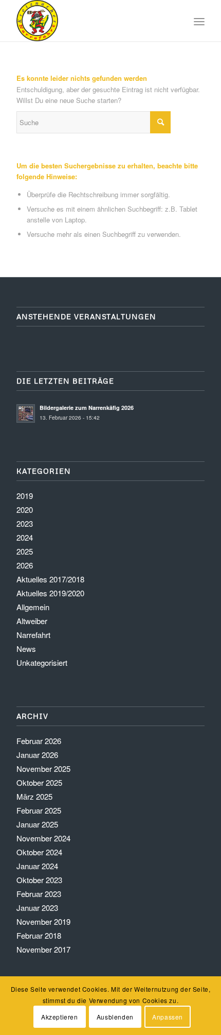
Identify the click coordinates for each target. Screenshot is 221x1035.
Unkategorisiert (41, 662)
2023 (24, 523)
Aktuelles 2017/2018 (50, 579)
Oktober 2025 (39, 782)
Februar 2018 (38, 935)
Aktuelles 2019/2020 (50, 593)
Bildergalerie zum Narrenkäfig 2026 (87, 407)
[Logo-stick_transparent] (91, 20)
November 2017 (43, 949)
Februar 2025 (38, 810)
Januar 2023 (37, 907)
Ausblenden (115, 1016)
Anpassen (167, 1016)
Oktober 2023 (39, 879)
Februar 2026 (38, 740)
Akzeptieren (59, 1016)
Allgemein (32, 606)
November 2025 (43, 768)
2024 (24, 537)
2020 (24, 509)
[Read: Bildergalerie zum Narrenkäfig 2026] (25, 413)
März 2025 (34, 796)
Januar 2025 (37, 824)
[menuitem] (199, 20)
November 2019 (43, 921)
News (26, 648)
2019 (24, 495)
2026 (24, 565)
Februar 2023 (38, 893)
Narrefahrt (33, 634)
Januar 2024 (37, 865)
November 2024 (43, 838)
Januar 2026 (37, 754)
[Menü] (199, 20)
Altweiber (31, 620)
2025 (24, 551)
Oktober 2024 (39, 852)
